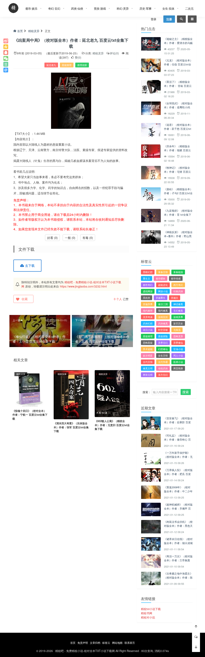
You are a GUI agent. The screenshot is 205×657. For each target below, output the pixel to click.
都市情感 (176, 278)
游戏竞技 (163, 317)
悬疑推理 (66, 65)
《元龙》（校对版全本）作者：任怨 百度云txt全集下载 (178, 64)
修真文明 (148, 368)
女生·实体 (168, 8)
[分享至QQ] (5, 52)
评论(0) (114, 53)
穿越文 (174, 297)
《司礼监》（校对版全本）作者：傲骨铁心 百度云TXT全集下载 (177, 439)
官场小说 (178, 349)
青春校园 (178, 272)
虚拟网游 (148, 291)
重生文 (146, 278)
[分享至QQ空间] (5, 46)
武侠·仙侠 (77, 8)
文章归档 (95, 643)
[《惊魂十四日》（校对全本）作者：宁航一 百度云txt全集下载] (30, 388)
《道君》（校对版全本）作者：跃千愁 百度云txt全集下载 (178, 128)
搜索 (185, 392)
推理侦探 (82, 65)
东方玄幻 (163, 374)
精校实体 (62, 374)
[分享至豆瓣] (5, 64)
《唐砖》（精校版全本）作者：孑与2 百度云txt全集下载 (178, 193)
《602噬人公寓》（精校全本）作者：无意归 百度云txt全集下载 (112, 425)
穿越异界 (148, 304)
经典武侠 (178, 291)
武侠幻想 (148, 323)
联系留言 (130, 643)
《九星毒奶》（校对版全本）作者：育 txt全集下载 (178, 214)
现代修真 (163, 310)
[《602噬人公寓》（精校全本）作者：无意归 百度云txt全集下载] (112, 393)
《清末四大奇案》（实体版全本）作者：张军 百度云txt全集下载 (71, 427)
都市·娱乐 (31, 8)
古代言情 (148, 362)
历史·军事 (146, 8)
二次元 (189, 8)
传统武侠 (163, 368)
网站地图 (117, 643)
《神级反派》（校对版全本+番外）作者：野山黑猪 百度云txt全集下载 (178, 236)
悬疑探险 (163, 336)
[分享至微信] (5, 58)
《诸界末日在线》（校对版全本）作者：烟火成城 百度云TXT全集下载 (178, 543)
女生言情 (163, 355)
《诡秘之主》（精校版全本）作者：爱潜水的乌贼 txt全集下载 (178, 43)
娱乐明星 (148, 355)
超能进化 (163, 284)
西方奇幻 (178, 284)
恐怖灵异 (178, 336)
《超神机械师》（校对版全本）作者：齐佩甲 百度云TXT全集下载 (178, 508)
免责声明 (82, 643)
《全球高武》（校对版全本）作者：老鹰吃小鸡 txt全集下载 (178, 107)
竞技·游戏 (100, 8)
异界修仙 (178, 342)
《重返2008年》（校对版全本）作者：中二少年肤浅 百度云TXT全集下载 (178, 493)
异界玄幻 (163, 342)
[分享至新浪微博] (5, 41)
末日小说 (148, 329)
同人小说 (178, 355)
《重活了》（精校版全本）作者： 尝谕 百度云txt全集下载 (178, 85)
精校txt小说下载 (151, 609)
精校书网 (146, 613)
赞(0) (77, 57)
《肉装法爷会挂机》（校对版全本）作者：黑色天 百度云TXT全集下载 (178, 525)
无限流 (177, 329)
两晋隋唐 (178, 368)
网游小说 (163, 291)
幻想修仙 (163, 349)
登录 (153, 19)
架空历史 (178, 323)
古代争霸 (163, 362)
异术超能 (148, 349)
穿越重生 (160, 297)
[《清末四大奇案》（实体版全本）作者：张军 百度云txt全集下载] (71, 394)
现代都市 (148, 310)
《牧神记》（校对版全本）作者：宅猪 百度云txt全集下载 (177, 171)
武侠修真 (163, 323)
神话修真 (178, 304)
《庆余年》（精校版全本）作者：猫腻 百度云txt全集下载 (177, 150)
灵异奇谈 (148, 317)
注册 (169, 19)
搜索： (147, 392)
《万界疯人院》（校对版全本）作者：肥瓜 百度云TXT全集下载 (178, 474)
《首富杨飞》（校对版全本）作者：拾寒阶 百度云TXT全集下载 (178, 422)
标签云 (106, 643)
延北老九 (51, 65)
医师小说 (178, 362)
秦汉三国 (163, 304)
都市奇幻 (148, 284)
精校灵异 (33, 31)
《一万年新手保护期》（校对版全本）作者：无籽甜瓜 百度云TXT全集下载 (178, 458)
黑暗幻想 (148, 272)
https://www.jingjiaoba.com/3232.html (83, 286)
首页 (20, 31)
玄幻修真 (178, 310)
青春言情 (163, 272)
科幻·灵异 (123, 8)
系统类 (146, 297)
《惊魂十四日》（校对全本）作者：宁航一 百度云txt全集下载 (29, 414)
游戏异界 (178, 317)
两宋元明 (148, 374)
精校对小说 (148, 617)
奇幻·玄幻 (54, 8)
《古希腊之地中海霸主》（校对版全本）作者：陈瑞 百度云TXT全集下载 (178, 577)
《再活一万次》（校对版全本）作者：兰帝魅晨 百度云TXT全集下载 (178, 560)
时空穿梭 (163, 329)
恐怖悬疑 (148, 342)
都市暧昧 (160, 278)
